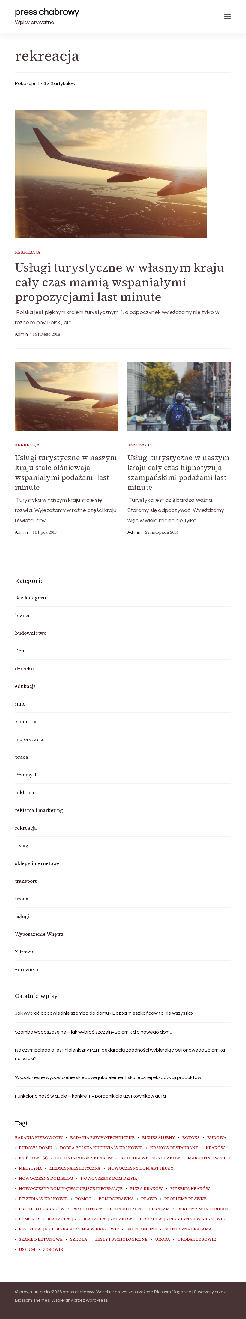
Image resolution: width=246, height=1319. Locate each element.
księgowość (33, 1158)
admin (21, 334)
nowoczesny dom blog (46, 1178)
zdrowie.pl (27, 969)
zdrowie (53, 1250)
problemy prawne (185, 1199)
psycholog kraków (42, 1209)
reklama (24, 792)
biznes (23, 615)
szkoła (78, 1239)
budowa (216, 1138)
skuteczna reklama (188, 1229)
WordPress (97, 1300)
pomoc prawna (116, 1199)
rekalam (159, 1209)
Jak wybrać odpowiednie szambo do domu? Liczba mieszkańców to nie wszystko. (104, 1013)
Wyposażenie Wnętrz (39, 934)
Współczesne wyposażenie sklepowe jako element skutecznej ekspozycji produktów (108, 1077)
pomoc (83, 1199)
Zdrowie (24, 951)
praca (21, 757)
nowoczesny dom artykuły (140, 1168)
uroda (21, 898)
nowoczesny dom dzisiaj (110, 1178)
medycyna (30, 1168)
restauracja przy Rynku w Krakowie (182, 1219)
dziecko (24, 668)
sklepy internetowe (37, 863)
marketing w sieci (209, 1158)
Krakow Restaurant (174, 1148)
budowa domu (35, 1148)
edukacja (25, 686)
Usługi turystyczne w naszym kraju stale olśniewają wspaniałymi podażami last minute (66, 472)
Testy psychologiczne (121, 1239)
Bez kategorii (30, 597)
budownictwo (30, 633)
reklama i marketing (39, 810)
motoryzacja (29, 739)
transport (26, 881)
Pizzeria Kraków (190, 1189)
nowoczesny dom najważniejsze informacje (71, 1189)
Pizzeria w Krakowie (43, 1199)
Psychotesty (87, 1209)
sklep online (142, 1229)
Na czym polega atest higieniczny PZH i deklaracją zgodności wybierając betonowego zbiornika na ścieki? (120, 1054)
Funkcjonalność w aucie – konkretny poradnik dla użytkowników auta (90, 1096)
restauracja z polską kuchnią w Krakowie (69, 1229)
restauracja (62, 1219)
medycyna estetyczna (75, 1168)
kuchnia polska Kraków (84, 1158)
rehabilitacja (126, 1209)
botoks (191, 1138)
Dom (20, 650)
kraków (215, 1148)
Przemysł (25, 774)
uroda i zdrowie (197, 1239)
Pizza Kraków (146, 1189)
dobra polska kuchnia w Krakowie (101, 1148)
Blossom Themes (32, 1300)
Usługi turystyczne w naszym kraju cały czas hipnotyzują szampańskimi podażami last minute (179, 472)
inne (20, 703)
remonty (29, 1219)
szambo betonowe (41, 1239)
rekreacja (28, 252)
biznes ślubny (158, 1138)
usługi (22, 916)
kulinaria (26, 721)
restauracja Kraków (108, 1219)
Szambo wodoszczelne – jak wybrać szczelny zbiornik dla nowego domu (93, 1032)
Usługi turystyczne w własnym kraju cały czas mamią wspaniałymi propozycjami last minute (119, 282)
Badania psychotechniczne (102, 1138)
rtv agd (23, 845)
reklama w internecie (203, 1209)
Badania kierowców (39, 1138)
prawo (149, 1199)
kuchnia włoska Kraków (150, 1158)
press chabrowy (47, 12)
